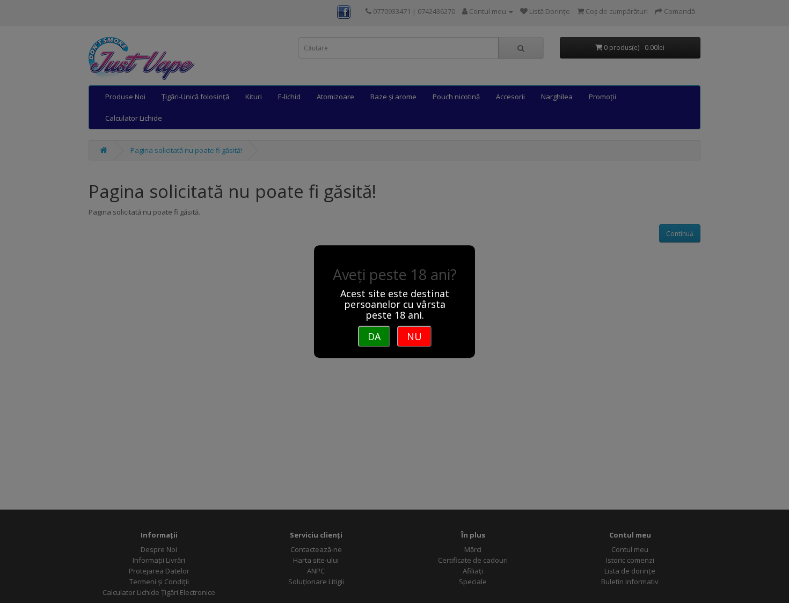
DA (374, 336)
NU (414, 336)
